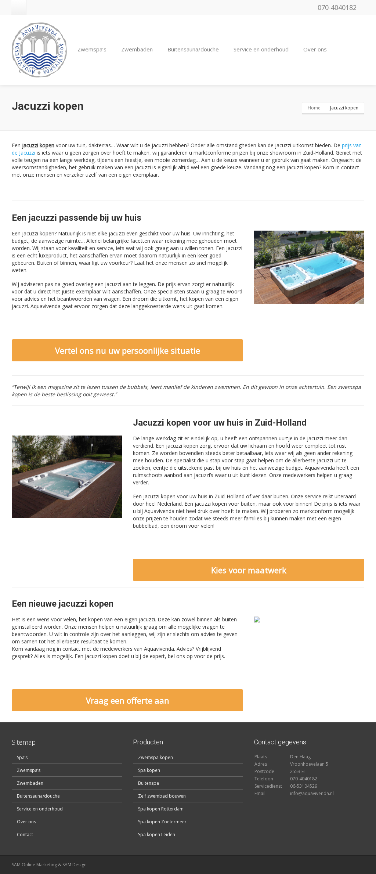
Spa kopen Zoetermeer (162, 822)
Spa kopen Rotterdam (161, 809)
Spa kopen (149, 770)
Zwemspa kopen (155, 757)
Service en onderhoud (261, 49)
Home (314, 108)
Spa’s (22, 757)
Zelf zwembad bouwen (162, 796)
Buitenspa (148, 783)
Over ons (315, 49)
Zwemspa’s (91, 49)
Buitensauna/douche (193, 49)
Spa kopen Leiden (156, 834)
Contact (25, 834)
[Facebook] (18, 7)
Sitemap (24, 742)
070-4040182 (336, 7)
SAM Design (74, 865)
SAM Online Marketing (34, 865)
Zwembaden (137, 49)
